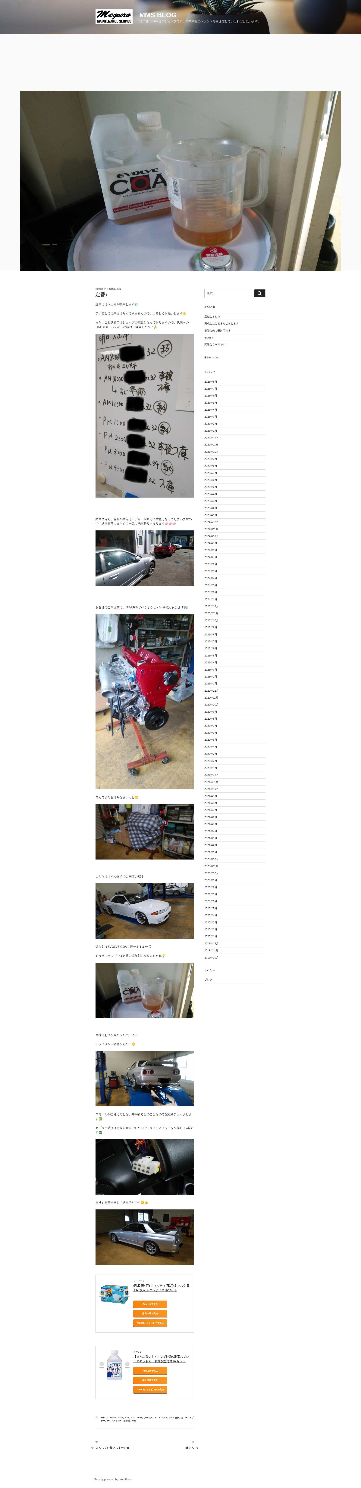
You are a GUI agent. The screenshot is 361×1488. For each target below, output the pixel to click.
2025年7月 (210, 472)
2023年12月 (211, 606)
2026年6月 (210, 395)
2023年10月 (211, 620)
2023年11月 (211, 613)
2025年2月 (210, 508)
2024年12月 (211, 521)
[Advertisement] (180, 62)
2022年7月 (210, 725)
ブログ (208, 979)
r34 (133, 1417)
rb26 (139, 1417)
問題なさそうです (214, 344)
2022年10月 (211, 704)
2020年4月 (210, 915)
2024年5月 (210, 571)
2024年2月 (210, 592)
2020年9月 (210, 880)
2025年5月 (210, 486)
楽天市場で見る (150, 1313)
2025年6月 (210, 479)
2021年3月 (210, 838)
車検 (134, 1420)
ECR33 (208, 337)
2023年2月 (210, 676)
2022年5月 (210, 739)
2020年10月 (211, 873)
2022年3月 (210, 753)
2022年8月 (210, 718)
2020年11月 (211, 866)
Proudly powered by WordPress (113, 1479)
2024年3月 (210, 585)
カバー (184, 1417)
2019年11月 (211, 950)
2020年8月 (210, 887)
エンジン (163, 1417)
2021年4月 (210, 831)
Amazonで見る (150, 1304)
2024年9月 (210, 543)
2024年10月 (211, 536)
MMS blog (158, 15)
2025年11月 (211, 444)
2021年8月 (210, 802)
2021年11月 (211, 781)
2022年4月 (210, 746)
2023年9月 (210, 627)
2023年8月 (210, 634)
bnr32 (104, 1417)
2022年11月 (211, 697)
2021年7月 (210, 809)
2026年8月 (210, 381)
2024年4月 (210, 578)
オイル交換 (174, 1417)
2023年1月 (210, 683)
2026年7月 (210, 388)
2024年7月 (210, 557)
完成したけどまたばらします (221, 323)
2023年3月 (210, 669)
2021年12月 (211, 774)
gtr (120, 1417)
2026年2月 (210, 423)
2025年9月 (210, 458)
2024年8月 (210, 550)
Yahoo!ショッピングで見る (150, 1323)
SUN (119, 289)
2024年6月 (210, 564)
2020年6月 (210, 901)
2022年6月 (210, 732)
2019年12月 (211, 943)
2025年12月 (211, 437)
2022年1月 (210, 767)
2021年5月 (210, 824)
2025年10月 (211, 451)
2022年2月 (210, 760)
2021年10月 (211, 788)
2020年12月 (211, 859)
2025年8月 (210, 465)
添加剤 (127, 1420)
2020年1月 (210, 936)
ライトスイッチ (114, 1420)
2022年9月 (210, 711)
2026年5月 (210, 402)
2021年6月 (210, 817)
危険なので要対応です (217, 330)
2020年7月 (210, 894)
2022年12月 (211, 690)
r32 (127, 1417)
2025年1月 (210, 515)
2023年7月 (210, 641)
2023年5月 (210, 655)
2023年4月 (210, 662)
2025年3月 (210, 500)
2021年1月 (210, 852)
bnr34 (113, 1417)
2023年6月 (210, 648)
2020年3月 (210, 922)
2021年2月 (210, 845)
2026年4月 (210, 409)
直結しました (212, 316)
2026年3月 (210, 416)
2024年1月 (210, 599)
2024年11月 (211, 529)
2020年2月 (210, 929)
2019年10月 (211, 957)
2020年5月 (210, 908)
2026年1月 (210, 430)
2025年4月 (210, 493)
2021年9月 (210, 796)
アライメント (150, 1417)
